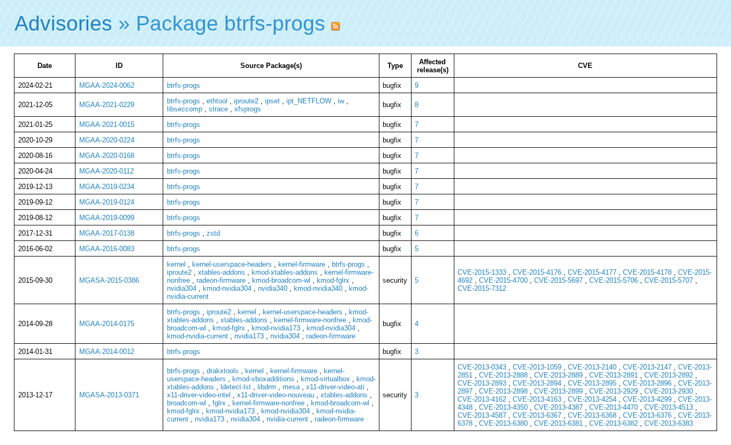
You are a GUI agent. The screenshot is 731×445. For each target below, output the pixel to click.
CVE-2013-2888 (503, 375)
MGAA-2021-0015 (106, 124)
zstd (213, 233)
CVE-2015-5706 (613, 280)
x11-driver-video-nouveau (275, 395)
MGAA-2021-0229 (106, 105)
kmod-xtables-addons (285, 272)
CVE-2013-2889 (558, 375)
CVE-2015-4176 (537, 272)
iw (341, 101)
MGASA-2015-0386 (109, 280)
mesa (291, 387)
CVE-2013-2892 (668, 375)
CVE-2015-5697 (558, 280)
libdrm (266, 387)
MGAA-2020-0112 (106, 171)
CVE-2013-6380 (503, 423)
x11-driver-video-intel (199, 395)
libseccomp (184, 109)
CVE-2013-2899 (558, 391)
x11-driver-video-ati (335, 387)
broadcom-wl (186, 403)
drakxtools (223, 371)
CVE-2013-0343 (482, 367)
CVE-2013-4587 (482, 415)
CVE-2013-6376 (647, 415)
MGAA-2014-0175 (106, 324)
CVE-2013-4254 (592, 399)
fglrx (219, 403)
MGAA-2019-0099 (106, 218)
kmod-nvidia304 (227, 288)
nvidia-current (287, 419)
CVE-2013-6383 (668, 423)
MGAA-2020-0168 (106, 156)
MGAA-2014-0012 (106, 352)
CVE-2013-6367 (537, 415)
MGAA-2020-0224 (106, 140)
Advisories (63, 23)
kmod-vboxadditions (263, 379)
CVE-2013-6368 (592, 415)
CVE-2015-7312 (482, 288)
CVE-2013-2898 (503, 391)
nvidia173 (249, 336)
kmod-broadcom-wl (281, 280)
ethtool (217, 101)
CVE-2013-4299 (647, 399)
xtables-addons (221, 272)
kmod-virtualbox (325, 379)
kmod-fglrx (333, 280)
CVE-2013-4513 (668, 407)
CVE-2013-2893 (482, 383)
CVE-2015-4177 (592, 272)
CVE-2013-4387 (558, 407)
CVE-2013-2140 (592, 367)
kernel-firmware (301, 264)
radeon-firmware (221, 280)
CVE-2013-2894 (537, 383)
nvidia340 (272, 288)
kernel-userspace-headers (232, 264)
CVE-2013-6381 (558, 423)
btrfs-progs (183, 85)
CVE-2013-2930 (668, 391)
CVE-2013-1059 (537, 367)
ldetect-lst (235, 387)
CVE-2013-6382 (613, 423)
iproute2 (246, 101)
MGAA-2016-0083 (106, 249)
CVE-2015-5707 (668, 280)
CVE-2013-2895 (592, 383)
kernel (176, 264)
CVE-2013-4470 (613, 407)
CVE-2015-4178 (647, 272)
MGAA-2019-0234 (106, 187)
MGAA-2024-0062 (106, 85)
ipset (272, 101)
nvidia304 (181, 288)
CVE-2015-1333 (482, 272)
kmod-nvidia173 (276, 328)
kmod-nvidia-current (197, 336)
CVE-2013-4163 (537, 399)
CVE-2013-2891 (613, 375)
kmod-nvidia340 (318, 288)
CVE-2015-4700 (503, 280)
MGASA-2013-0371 (109, 395)
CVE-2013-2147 (647, 367)
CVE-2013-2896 (647, 383)
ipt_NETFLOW (308, 101)
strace (218, 109)
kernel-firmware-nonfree (310, 320)
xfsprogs (247, 109)
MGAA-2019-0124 (106, 202)
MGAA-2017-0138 (106, 233)
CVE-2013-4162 (482, 399)
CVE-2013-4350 (503, 407)
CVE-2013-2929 (613, 391)
